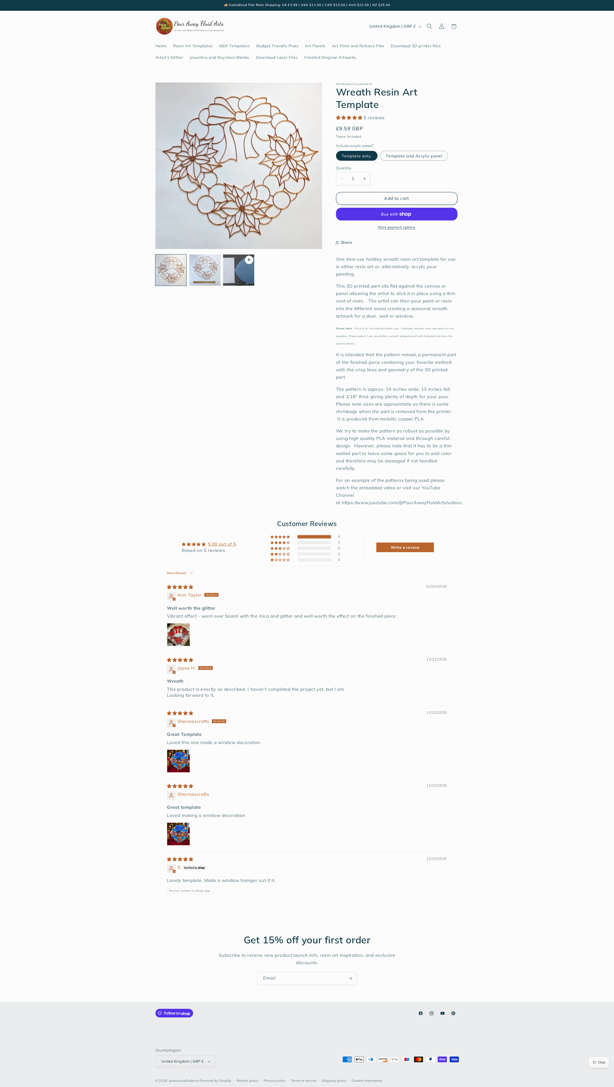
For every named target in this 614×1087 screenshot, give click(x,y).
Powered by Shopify (215, 1080)
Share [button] (346, 242)
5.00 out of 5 (222, 544)
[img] (180, 587)
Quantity (344, 168)
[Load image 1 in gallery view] (171, 270)
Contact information (367, 1080)
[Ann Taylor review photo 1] (178, 634)
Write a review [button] (405, 547)
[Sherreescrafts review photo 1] (178, 761)
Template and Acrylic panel (414, 156)
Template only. (357, 156)
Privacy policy (275, 1080)
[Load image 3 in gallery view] (204, 270)
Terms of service (304, 1080)
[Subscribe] (350, 978)
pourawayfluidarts (184, 1080)
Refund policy (247, 1080)
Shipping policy (334, 1080)
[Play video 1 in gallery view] (238, 270)
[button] (429, 26)
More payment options (396, 227)
